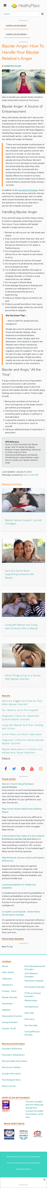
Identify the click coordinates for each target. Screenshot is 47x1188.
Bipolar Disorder (9, 997)
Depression (7, 1003)
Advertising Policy (23, 1169)
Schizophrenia (31, 1006)
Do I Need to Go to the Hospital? (20, 710)
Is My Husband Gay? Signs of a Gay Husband (23, 835)
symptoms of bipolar (28, 190)
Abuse (5, 966)
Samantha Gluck (12, 66)
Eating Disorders (10, 1022)
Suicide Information (11, 1073)
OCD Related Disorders (31, 975)
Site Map (10, 1156)
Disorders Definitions (12, 1048)
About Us (18, 1156)
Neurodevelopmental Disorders (35, 968)
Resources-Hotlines (11, 1067)
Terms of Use (12, 1163)
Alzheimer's (7, 985)
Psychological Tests (11, 1079)
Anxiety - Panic (9, 991)
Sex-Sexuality (31, 1025)
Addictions (7, 978)
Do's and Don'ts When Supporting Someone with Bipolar (19, 574)
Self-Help (29, 1013)
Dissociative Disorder (12, 1016)
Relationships (31, 1000)
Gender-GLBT (9, 1028)
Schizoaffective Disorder (32, 1033)
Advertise (36, 1156)
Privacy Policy (25, 1163)
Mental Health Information (14, 1061)
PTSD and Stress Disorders (33, 995)
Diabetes (6, 1009)
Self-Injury (30, 1019)
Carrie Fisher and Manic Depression (22, 734)
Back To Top (7, 946)
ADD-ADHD (8, 972)
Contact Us (27, 1156)
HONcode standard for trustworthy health (34, 1107)
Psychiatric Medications (13, 1054)
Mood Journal (8, 1086)
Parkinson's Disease (34, 980)
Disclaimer (35, 1163)
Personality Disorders (35, 987)
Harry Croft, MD (31, 475)
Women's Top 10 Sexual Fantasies (18, 784)
